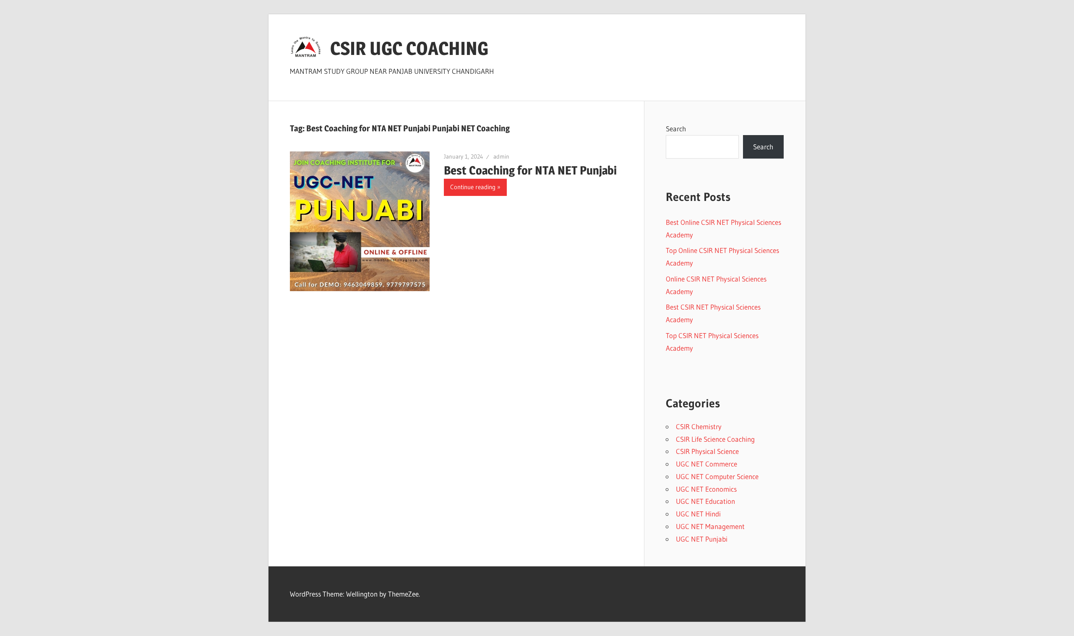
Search (676, 128)
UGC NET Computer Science (717, 476)
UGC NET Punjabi (701, 538)
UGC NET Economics (706, 489)
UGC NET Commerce (706, 463)
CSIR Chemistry (699, 426)
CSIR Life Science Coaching (715, 439)
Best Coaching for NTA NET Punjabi (530, 170)
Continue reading (472, 187)
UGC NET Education (705, 501)
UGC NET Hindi (698, 513)
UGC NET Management (710, 526)
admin (501, 156)
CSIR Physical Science (707, 451)
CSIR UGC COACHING (409, 48)
